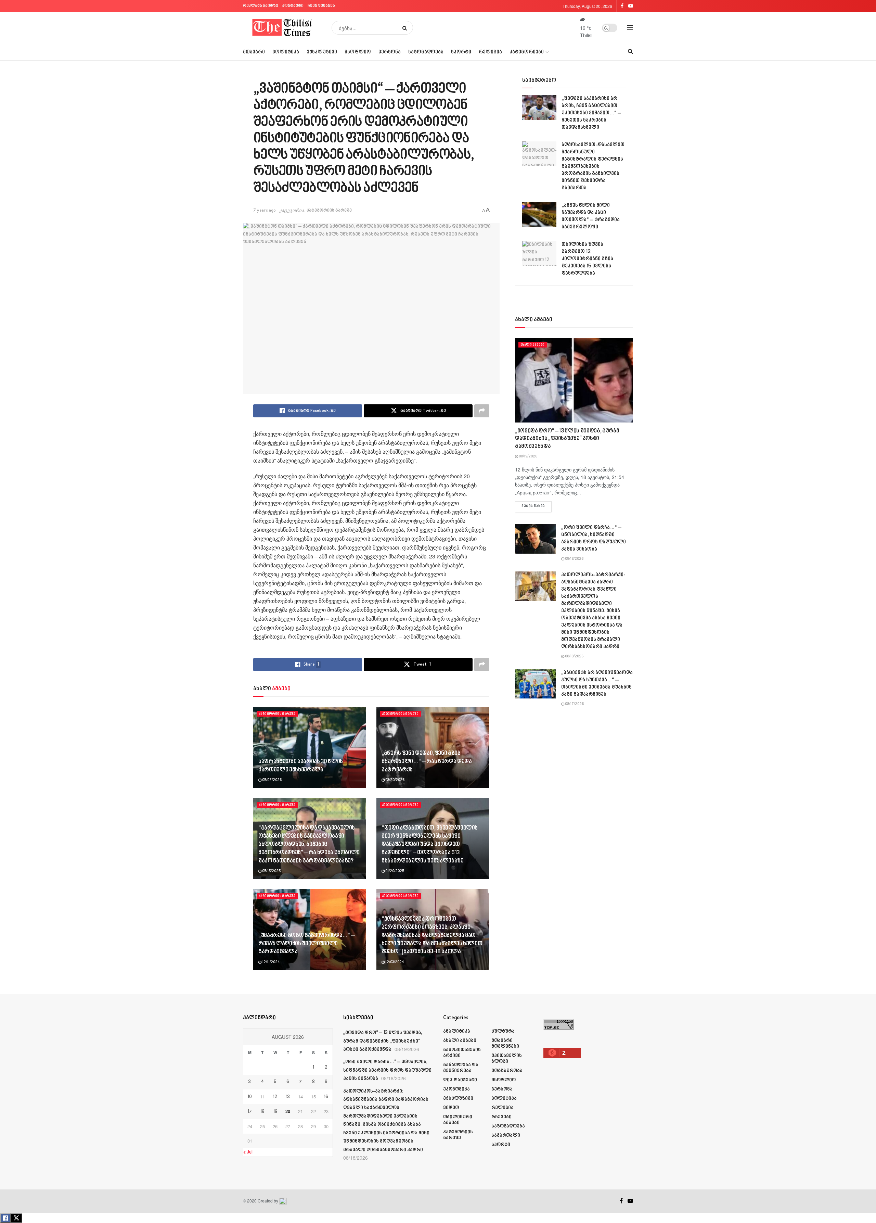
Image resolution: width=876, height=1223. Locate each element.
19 (275, 1111)
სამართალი (505, 1135)
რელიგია (490, 52)
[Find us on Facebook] (621, 1201)
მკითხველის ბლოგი (506, 1058)
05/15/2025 (271, 871)
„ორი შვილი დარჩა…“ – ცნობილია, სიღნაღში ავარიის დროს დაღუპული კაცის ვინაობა (387, 1070)
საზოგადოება (425, 52)
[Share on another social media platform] (481, 410)
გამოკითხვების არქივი (462, 1053)
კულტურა (503, 1031)
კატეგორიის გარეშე (329, 210)
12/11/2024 (270, 962)
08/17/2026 (574, 704)
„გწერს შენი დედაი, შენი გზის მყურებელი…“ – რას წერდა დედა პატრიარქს (427, 761)
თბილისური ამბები (457, 1120)
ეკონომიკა (456, 1089)
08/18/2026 (573, 559)
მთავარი (254, 52)
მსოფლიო (358, 52)
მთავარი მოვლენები (505, 1043)
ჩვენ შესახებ (321, 6)
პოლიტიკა (285, 52)
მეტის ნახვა (536, 506)
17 (250, 1111)
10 (250, 1097)
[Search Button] (406, 28)
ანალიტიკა (456, 1031)
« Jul (248, 1152)
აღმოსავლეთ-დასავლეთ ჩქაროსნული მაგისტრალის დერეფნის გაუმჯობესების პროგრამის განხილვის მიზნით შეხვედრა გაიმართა (593, 166)
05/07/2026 (271, 780)
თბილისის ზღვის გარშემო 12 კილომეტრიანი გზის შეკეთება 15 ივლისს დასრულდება (587, 259)
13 (288, 1097)
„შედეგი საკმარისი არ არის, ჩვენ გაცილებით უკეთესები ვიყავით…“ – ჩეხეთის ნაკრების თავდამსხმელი (591, 113)
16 (326, 1097)
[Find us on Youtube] (630, 1201)
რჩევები (501, 1117)
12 (275, 1097)
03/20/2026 (394, 780)
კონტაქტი (293, 6)
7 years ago (264, 210)
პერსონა (389, 52)
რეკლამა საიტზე (260, 6)
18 (262, 1111)
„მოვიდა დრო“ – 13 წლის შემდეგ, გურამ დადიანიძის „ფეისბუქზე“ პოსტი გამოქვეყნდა (567, 439)
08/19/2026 (527, 456)
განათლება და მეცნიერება (460, 1068)
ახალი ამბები (532, 345)
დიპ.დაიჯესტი (460, 1080)
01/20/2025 (394, 871)
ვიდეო (451, 1108)
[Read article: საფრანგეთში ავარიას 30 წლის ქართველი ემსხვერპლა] (309, 747)
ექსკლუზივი (322, 52)
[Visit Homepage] (282, 27)
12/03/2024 (394, 962)
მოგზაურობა (507, 1071)
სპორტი (461, 52)
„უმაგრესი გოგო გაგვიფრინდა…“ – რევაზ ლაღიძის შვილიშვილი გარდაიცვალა (306, 944)
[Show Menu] (630, 27)
